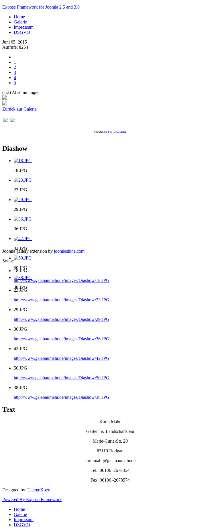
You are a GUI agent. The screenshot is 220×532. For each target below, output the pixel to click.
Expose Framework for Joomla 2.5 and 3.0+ (42, 7)
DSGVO (22, 32)
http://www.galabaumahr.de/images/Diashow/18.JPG (61, 280)
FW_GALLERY (117, 131)
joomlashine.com (69, 251)
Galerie (20, 21)
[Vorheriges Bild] (5, 120)
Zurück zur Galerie (19, 109)
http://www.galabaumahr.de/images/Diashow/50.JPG (61, 377)
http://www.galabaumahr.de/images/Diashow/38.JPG (61, 397)
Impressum (24, 27)
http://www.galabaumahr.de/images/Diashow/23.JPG (61, 299)
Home (19, 16)
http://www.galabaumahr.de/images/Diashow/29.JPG (61, 319)
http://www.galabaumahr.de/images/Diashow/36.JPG (61, 338)
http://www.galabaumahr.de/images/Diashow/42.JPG (61, 358)
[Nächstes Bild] (12, 120)
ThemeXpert (39, 489)
